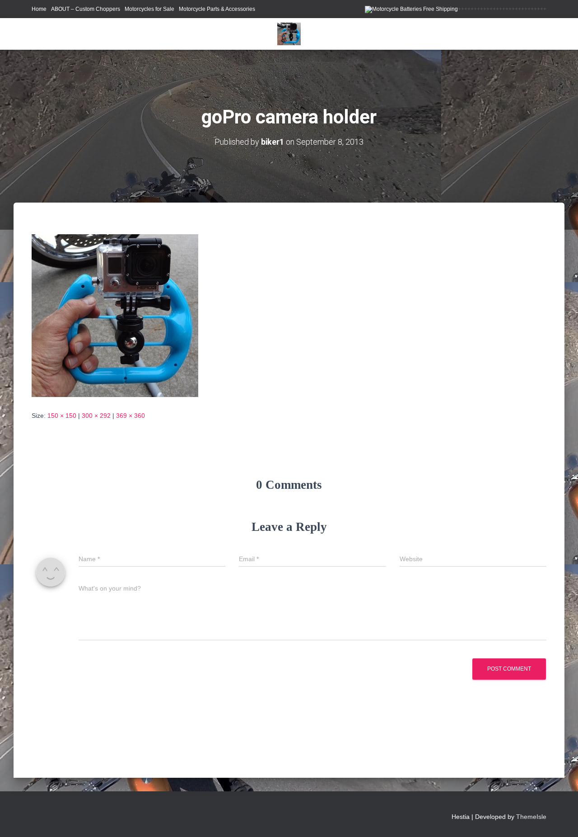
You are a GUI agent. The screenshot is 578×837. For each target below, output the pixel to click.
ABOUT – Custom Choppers (85, 9)
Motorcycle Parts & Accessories (217, 9)
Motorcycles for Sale (149, 9)
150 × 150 (61, 415)
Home (39, 9)
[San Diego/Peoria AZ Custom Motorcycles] (288, 34)
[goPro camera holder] (115, 315)
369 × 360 (130, 415)
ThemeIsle (531, 816)
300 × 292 (96, 415)
